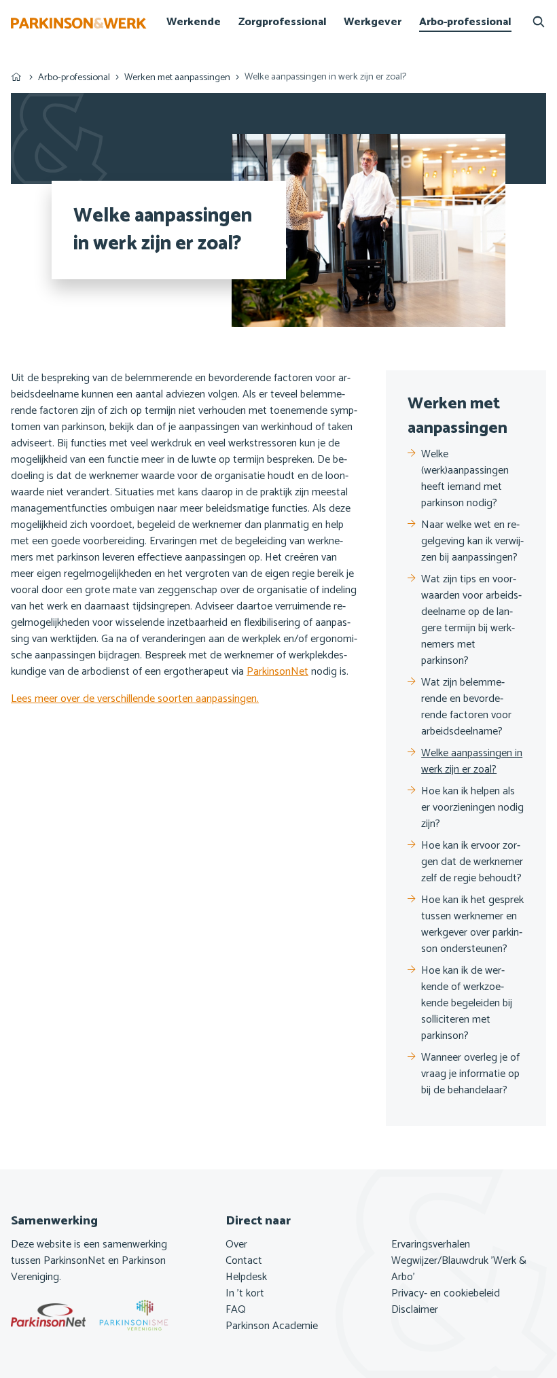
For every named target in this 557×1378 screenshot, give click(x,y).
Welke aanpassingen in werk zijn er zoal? (471, 761)
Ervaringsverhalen (430, 1245)
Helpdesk (246, 1277)
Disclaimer (414, 1310)
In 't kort (245, 1294)
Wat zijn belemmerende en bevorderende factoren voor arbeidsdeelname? (466, 707)
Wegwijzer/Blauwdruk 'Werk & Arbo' (458, 1269)
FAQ (236, 1310)
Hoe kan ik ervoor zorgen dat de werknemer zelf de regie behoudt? (472, 862)
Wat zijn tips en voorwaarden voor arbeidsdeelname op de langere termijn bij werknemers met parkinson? (471, 620)
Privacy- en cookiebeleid (445, 1294)
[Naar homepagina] (79, 23)
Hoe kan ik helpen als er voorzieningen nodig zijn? (472, 807)
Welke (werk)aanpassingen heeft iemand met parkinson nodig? (465, 479)
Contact (244, 1261)
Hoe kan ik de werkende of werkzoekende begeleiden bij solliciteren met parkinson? (466, 1003)
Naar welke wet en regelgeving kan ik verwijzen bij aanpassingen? (472, 541)
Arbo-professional (465, 22)
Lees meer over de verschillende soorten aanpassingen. (135, 699)
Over (236, 1245)
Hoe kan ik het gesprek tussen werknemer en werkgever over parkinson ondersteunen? (472, 924)
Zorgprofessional (282, 22)
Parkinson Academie (272, 1326)
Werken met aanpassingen (177, 77)
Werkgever (372, 22)
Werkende (193, 22)
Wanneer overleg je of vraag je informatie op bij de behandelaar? (470, 1074)
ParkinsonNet (277, 671)
